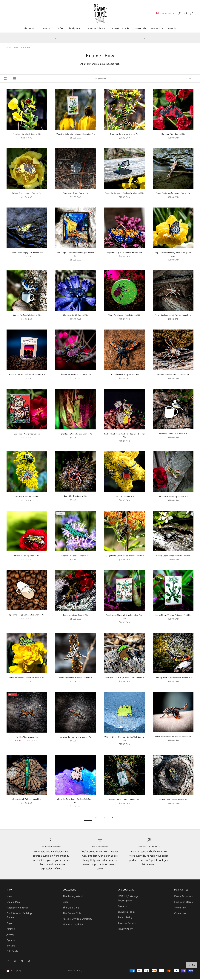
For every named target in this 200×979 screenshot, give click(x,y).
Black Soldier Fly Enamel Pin (75, 315)
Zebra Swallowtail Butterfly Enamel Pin (75, 677)
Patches (11, 929)
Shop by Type (74, 28)
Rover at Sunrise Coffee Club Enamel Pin (27, 374)
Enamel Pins (46, 28)
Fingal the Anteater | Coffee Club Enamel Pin (124, 193)
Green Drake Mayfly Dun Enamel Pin (27, 252)
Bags (9, 923)
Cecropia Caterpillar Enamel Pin (75, 555)
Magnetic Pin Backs (120, 28)
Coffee (60, 28)
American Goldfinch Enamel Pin (27, 134)
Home (9, 48)
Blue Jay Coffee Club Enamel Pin (27, 315)
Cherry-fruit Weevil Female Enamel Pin (124, 315)
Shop (16, 48)
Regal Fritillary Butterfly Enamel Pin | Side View (173, 254)
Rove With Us (157, 28)
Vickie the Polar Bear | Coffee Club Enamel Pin (75, 801)
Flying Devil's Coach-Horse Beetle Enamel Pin (124, 555)
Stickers (11, 945)
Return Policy (125, 917)
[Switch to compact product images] (14, 78)
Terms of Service (127, 923)
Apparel (11, 940)
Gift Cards (12, 951)
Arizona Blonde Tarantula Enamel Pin (173, 374)
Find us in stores (183, 902)
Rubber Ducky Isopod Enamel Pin (26, 193)
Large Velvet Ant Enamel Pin (75, 615)
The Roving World (73, 896)
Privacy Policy (125, 929)
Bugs (65, 902)
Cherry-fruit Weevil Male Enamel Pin (75, 374)
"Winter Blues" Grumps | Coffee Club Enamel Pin (124, 739)
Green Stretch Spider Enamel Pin (26, 799)
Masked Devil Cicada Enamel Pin (173, 799)
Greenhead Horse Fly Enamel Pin (173, 496)
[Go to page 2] (112, 818)
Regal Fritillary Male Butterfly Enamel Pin (124, 252)
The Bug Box (29, 28)
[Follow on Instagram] (15, 961)
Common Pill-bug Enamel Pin (75, 193)
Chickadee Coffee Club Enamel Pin (173, 433)
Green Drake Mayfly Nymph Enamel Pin (173, 193)
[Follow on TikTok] (29, 961)
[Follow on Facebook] (8, 961)
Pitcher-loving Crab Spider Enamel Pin (76, 433)
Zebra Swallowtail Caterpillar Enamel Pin (26, 677)
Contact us (180, 913)
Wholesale (180, 907)
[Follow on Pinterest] (22, 961)
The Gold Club (71, 907)
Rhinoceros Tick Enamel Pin (27, 496)
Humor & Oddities (73, 924)
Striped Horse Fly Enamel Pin (27, 555)
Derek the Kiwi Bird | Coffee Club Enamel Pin (124, 677)
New (9, 896)
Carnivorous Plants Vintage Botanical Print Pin (124, 617)
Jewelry (10, 934)
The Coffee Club (72, 913)
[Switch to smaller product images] (10, 78)
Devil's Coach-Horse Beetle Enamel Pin (173, 555)
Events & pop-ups (183, 896)
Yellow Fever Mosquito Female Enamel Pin (173, 736)
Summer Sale (140, 28)
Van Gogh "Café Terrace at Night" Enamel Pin (75, 254)
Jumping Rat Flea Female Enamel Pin (75, 737)
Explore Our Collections (95, 28)
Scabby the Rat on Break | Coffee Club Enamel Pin (124, 435)
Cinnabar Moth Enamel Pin (173, 134)
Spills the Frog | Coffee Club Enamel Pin (26, 614)
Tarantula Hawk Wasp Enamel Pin (124, 374)
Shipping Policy (126, 912)
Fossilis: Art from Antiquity (77, 919)
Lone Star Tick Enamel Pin (75, 496)
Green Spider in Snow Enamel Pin (124, 799)
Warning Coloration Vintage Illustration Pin (75, 134)
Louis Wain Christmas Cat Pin (27, 433)
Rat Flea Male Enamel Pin (27, 737)
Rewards (172, 28)
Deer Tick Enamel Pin (124, 496)
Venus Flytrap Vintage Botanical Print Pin (173, 615)
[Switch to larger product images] (5, 78)
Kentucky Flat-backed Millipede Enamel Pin (173, 677)
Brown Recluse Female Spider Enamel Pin (173, 315)
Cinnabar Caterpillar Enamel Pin (124, 134)
